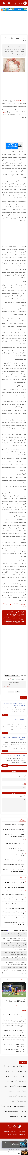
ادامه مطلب (5, 714)
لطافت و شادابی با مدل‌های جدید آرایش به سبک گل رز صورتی (14, 738)
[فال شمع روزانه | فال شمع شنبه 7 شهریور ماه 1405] (24, 1153)
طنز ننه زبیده (15, 1076)
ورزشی (9, 1134)
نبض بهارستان (23, 1076)
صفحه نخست (22, 1131)
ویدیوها (8, 979)
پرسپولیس (20, 1071)
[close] (25, 1140)
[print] (5, 686)
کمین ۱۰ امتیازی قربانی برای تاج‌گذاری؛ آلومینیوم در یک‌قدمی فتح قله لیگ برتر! (14, 923)
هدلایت (24, 1091)
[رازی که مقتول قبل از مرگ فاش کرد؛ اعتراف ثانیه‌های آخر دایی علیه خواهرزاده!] (20, 145)
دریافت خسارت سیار (22, 1096)
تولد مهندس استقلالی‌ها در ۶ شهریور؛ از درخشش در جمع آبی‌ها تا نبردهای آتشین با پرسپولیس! (13, 898)
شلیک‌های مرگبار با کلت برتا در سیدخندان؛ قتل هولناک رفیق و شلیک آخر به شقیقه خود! (13, 870)
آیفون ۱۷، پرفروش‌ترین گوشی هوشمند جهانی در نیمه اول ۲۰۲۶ (13, 1026)
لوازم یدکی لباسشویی (6, 1106)
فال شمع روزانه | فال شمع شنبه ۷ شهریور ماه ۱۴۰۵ (14, 887)
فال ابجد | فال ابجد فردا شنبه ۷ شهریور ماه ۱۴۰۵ (14, 908)
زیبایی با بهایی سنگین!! (20, 719)
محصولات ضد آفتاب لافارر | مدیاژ (11, 1111)
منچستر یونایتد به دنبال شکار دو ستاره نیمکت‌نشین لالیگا (13, 865)
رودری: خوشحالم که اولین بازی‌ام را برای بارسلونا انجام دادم (14, 882)
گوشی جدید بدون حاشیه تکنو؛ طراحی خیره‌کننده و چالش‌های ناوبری (14, 1045)
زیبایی (4, 112)
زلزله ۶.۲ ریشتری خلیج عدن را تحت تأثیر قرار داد (14, 891)
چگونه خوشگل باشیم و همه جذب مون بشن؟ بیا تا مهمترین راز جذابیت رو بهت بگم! (14, 704)
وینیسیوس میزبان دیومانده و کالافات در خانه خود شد (14, 918)
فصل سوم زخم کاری (22, 1081)
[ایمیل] (8, 686)
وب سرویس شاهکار (14, 1116)
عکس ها (20, 979)
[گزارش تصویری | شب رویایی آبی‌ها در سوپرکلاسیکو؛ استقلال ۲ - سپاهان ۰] (14, 989)
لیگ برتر (7, 1071)
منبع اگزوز (12, 1086)
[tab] (20, 980)
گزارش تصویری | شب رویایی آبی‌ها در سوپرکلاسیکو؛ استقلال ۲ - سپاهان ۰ (15, 1000)
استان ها (14, 1137)
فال (25, 1071)
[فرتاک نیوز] (20, 5)
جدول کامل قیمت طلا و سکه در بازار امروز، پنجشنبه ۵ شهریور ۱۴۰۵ (14, 615)
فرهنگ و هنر (6, 1131)
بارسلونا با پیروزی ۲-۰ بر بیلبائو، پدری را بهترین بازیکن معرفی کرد (13, 912)
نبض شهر (8, 1076)
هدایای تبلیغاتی (12, 1096)
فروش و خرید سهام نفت (21, 1086)
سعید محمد (7, 1066)
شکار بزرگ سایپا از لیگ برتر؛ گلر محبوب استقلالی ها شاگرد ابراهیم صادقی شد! (14, 825)
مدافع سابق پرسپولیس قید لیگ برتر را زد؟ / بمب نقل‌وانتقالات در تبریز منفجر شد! (14, 835)
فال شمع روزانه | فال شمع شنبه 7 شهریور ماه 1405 (10, 1152)
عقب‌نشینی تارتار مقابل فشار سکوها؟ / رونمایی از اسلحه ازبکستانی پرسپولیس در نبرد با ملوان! (14, 860)
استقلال (13, 1071)
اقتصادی (15, 1134)
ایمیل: (22, 784)
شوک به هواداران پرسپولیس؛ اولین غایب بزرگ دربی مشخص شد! (13, 854)
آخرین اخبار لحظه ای (22, 1101)
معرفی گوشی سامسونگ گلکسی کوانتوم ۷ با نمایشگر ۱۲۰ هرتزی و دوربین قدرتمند (13, 1020)
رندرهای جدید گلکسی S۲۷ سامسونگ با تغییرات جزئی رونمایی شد (13, 1015)
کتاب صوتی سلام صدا (11, 1081)
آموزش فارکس (23, 1116)
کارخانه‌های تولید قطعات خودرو (20, 1106)
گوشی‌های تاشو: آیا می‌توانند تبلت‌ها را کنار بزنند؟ (14, 1035)
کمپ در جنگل (23, 1111)
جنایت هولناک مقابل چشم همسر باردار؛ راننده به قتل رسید (13, 830)
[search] (4, 3)
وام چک (5, 1086)
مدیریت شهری (22, 1134)
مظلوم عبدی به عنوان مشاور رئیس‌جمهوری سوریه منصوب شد (14, 904)
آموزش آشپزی (16, 1066)
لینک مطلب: (23, 675)
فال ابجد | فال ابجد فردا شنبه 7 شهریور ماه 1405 (12, 1143)
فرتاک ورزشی (23, 1066)
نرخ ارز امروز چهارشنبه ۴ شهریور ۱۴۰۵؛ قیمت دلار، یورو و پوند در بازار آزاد (13, 622)
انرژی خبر (13, 1101)
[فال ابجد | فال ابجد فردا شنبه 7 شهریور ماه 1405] (23, 1144)
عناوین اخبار (13, 1131)
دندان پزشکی (11, 1091)
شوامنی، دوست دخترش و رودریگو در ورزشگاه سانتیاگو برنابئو (15, 844)
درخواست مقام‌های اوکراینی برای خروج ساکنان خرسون (13, 894)
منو (10, 3)
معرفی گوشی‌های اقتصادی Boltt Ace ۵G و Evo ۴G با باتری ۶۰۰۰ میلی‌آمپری (13, 1050)
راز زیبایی (11, 691)
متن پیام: (22, 796)
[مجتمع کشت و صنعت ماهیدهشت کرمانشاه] (14, 9)
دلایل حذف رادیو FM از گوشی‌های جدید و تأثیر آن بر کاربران (13, 1040)
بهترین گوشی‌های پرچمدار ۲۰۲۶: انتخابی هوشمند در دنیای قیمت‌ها (13, 1031)
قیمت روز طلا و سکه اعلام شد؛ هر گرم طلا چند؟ (14, 618)
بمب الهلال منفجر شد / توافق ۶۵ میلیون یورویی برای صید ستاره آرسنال (13, 849)
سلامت (11, 682)
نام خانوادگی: (21, 776)
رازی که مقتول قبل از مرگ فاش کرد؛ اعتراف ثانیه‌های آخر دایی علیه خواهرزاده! (11, 146)
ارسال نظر (14, 793)
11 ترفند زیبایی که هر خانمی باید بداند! (16, 755)
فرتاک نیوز (18, 100)
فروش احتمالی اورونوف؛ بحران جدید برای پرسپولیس (13, 840)
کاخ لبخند (18, 1091)
